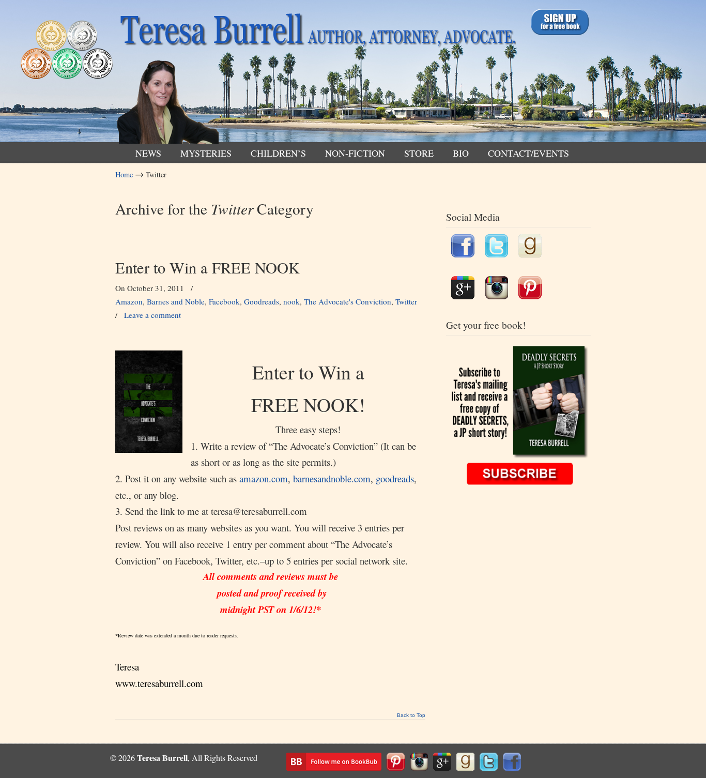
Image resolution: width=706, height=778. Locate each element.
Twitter (406, 301)
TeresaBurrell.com (315, 74)
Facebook (224, 301)
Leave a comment (152, 315)
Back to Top (411, 715)
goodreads (395, 478)
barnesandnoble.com (332, 478)
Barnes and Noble (176, 301)
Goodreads (261, 301)
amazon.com (263, 478)
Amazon (129, 301)
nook (291, 301)
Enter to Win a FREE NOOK (207, 267)
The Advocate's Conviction (347, 301)
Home (124, 174)
